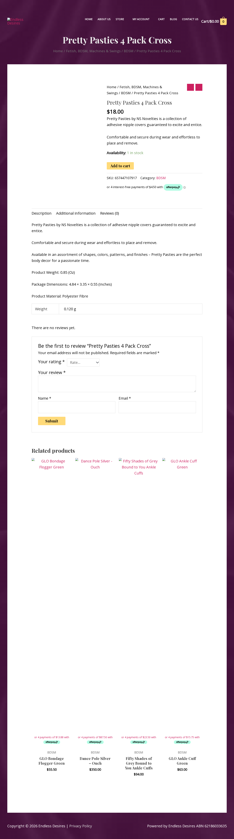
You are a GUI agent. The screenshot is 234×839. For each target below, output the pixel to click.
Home (58, 51)
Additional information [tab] (76, 213)
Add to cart (120, 165)
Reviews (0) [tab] (109, 213)
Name (44, 398)
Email (125, 398)
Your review (52, 372)
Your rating (51, 362)
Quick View (51, 743)
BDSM (128, 51)
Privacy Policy (80, 825)
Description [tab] (42, 213)
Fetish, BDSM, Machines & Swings (93, 51)
